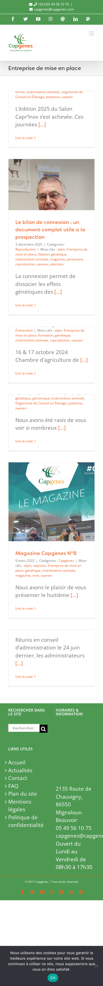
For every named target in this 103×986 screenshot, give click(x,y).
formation (45, 335)
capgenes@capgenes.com (54, 9)
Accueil (17, 762)
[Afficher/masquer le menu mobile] (92, 33)
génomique (41, 398)
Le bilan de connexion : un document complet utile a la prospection (50, 229)
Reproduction (25, 249)
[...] (42, 124)
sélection (56, 264)
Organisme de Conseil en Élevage (41, 403)
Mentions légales (19, 805)
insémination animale (42, 92)
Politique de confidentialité (26, 821)
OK (52, 978)
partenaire (75, 259)
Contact (17, 778)
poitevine (53, 97)
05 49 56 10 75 (73, 828)
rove (35, 575)
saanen (67, 97)
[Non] (96, 966)
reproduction (25, 264)
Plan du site (22, 793)
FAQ (13, 786)
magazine (57, 259)
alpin (61, 249)
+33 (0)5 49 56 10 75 (53, 4)
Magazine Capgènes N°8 (46, 553)
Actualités (20, 770)
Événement (24, 330)
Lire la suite (24, 137)
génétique (58, 254)
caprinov (39, 565)
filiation (43, 254)
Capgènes (66, 560)
